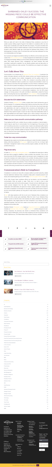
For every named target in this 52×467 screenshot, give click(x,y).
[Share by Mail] (43, 228)
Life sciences (6, 355)
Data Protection (7, 323)
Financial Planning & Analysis (9, 336)
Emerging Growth (7, 327)
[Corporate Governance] (26, 31)
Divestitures (6, 325)
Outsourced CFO (7, 363)
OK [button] (37, 465)
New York (19, 455)
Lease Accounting (7, 353)
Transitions (31, 436)
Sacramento (19, 453)
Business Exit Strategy (8, 308)
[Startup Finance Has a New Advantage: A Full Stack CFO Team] (51, 233)
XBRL (5, 408)
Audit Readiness (7, 306)
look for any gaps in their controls (37, 176)
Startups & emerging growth (9, 389)
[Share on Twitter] (17, 228)
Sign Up (42, 449)
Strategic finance (7, 391)
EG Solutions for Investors (32, 442)
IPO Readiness (32, 424)
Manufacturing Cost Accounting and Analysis (20, 426)
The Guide (6, 399)
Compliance (6, 319)
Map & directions (7, 451)
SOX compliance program (16, 57)
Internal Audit (30, 209)
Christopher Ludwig (18, 207)
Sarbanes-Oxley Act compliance (31, 74)
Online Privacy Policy (31, 465)
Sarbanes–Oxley (7, 380)
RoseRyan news (7, 376)
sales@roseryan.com (43, 428)
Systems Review (32, 434)
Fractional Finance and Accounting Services (12, 340)
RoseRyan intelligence (8, 374)
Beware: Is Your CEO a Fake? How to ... (24, 289)
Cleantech (6, 315)
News (5, 359)
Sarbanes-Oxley (17, 102)
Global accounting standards (9, 342)
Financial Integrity (20, 440)
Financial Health (7, 334)
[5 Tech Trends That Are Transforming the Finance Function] (1, 233)
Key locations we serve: (19, 445)
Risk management (7, 372)
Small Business (7, 385)
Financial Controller (8, 332)
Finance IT (6, 329)
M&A (5, 357)
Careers (5, 312)
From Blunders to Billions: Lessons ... (24, 280)
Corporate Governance (34, 207)
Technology (6, 397)
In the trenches (7, 344)
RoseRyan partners (8, 378)
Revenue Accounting (19, 429)
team (6, 195)
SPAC (5, 387)
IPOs (5, 351)
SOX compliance (33, 93)
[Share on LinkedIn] (34, 228)
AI (4, 304)
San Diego (19, 451)
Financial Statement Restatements (31, 432)
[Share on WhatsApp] (26, 228)
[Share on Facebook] (8, 228)
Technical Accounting (31, 429)
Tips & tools (6, 402)
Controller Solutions (19, 423)
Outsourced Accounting (8, 361)
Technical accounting (8, 395)
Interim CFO (6, 346)
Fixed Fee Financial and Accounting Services (13, 338)
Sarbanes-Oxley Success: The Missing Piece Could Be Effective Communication (26, 14)
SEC (5, 382)
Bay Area (19, 448)
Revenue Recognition (8, 370)
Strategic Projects (7, 393)
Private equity (6, 366)
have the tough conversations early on (19, 152)
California (19, 446)
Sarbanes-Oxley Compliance (18, 209)
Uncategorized (7, 404)
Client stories (6, 317)
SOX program (23, 142)
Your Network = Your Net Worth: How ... (24, 271)
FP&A (18, 431)
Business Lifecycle (7, 310)
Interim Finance (7, 349)
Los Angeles (19, 450)
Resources (6, 368)
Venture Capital (7, 406)
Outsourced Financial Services (32, 445)
